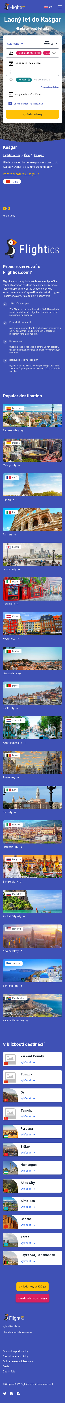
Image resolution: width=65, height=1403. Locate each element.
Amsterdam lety (12, 742)
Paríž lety (8, 499)
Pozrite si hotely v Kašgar (19, 174)
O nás (6, 1366)
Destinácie (9, 1371)
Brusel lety (9, 777)
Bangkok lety (10, 881)
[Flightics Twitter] (4, 1393)
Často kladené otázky (15, 1356)
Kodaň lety (9, 638)
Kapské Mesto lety (13, 1020)
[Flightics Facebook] (18, 1393)
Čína (27, 155)
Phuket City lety (12, 916)
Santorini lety (10, 985)
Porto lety (8, 708)
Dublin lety (9, 604)
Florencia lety (10, 846)
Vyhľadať (26, 1062)
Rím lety (7, 534)
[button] (60, 6)
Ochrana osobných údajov (18, 1361)
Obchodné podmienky (15, 1351)
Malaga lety (9, 465)
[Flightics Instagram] (11, 1393)
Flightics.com (11, 155)
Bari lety (7, 812)
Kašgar (39, 155)
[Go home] (14, 1317)
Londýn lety (9, 569)
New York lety (11, 951)
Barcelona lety (11, 430)
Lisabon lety (10, 673)
